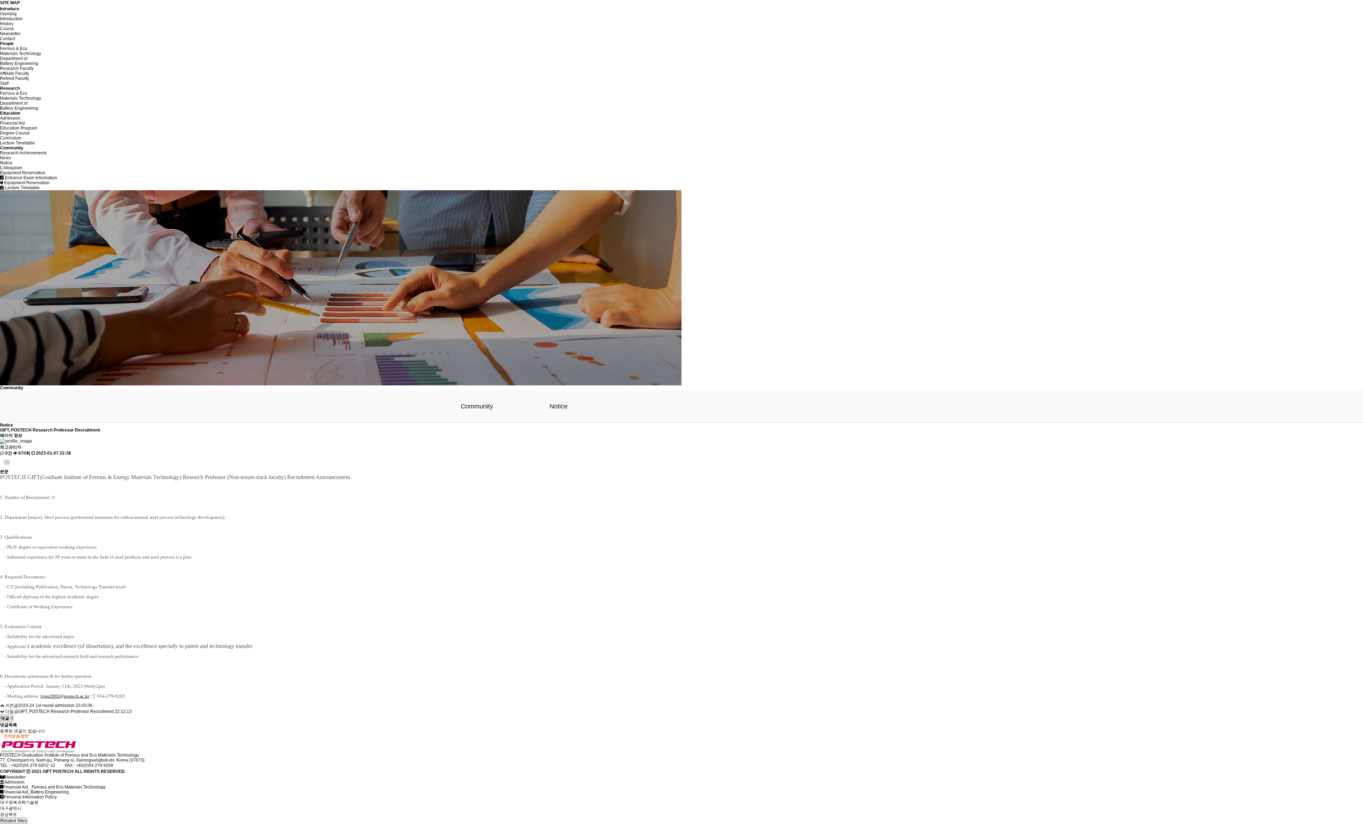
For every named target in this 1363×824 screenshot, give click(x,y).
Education (10, 113)
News (5, 157)
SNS (1279, 21)
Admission (10, 118)
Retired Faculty (14, 78)
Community (11, 147)
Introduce (117, 21)
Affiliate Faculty (14, 73)
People (7, 43)
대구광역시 (10, 808)
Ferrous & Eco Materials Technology (20, 51)
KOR (1311, 21)
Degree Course (15, 133)
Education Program (18, 128)
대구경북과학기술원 (19, 802)
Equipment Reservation (22, 172)
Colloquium (11, 167)
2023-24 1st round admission (46, 705)
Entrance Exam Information (30, 177)
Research (10, 88)
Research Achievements (23, 152)
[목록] (6, 462)
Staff (4, 83)
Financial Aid (12, 123)
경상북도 (8, 814)
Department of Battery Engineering (19, 61)
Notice (6, 162)
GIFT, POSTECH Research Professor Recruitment (66, 711)
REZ (1248, 21)
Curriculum (10, 138)
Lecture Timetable (17, 143)
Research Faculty (17, 68)
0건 (8, 453)
